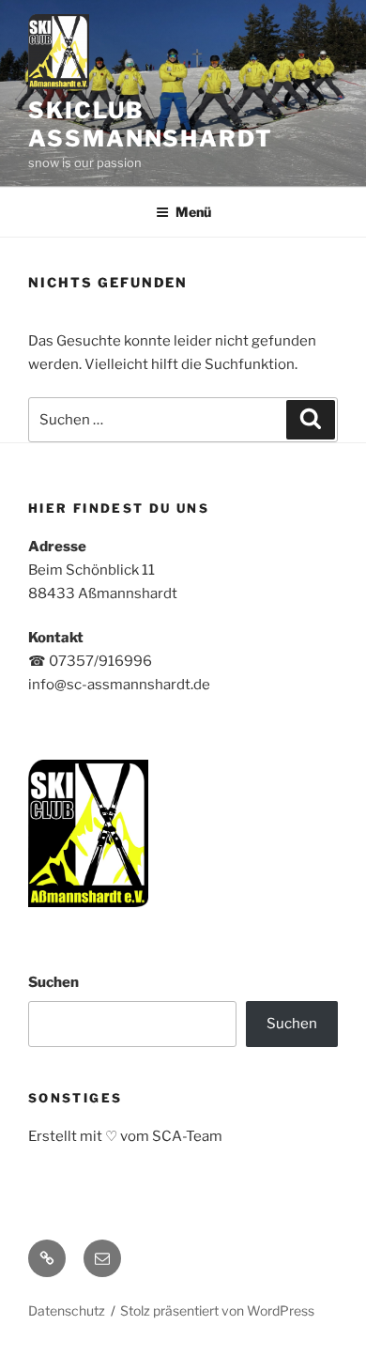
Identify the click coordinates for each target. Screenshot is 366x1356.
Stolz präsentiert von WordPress (217, 1310)
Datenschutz (66, 1310)
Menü (193, 212)
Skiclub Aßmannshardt (150, 124)
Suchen (53, 982)
